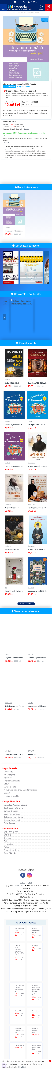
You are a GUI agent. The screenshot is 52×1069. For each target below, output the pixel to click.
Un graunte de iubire (12, 508)
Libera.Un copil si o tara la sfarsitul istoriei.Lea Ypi (14, 591)
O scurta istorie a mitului (37, 1012)
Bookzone (31, 463)
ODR (30, 882)
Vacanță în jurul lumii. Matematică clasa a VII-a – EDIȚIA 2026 (14, 424)
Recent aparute (27, 343)
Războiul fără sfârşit (12, 383)
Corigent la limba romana (14, 658)
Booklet (7, 227)
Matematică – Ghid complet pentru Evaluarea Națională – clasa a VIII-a (37, 706)
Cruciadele (18, 1011)
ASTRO (30, 654)
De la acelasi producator (27, 294)
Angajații (35, 945)
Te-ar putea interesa (26, 922)
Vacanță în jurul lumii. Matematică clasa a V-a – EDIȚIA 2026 (14, 466)
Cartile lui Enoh (19, 1045)
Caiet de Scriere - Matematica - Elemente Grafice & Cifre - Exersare (19, 950)
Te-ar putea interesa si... (27, 611)
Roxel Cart (8, 703)
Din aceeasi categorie (28, 246)
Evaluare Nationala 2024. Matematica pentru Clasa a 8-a (14, 754)
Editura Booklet (9, 86)
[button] (4, 268)
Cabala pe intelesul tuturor (35, 1030)
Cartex (7, 654)
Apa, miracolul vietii (19, 929)
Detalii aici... (6, 142)
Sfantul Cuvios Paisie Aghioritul (37, 549)
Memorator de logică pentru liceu (36, 1047)
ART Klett (8, 751)
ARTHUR (31, 588)
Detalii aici (22, 1067)
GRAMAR (31, 751)
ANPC (22, 882)
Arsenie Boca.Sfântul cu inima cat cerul (37, 466)
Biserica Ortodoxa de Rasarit (36, 930)
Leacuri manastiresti (12, 549)
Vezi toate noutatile (25, 603)
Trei (6, 588)
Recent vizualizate (27, 187)
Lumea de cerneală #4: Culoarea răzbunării (37, 591)
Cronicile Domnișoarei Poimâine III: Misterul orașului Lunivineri (36, 990)
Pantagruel (32, 754)
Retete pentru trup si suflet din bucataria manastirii (37, 508)
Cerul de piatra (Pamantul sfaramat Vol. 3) (19, 988)
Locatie (26, 129)
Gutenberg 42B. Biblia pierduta (37, 383)
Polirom (7, 379)
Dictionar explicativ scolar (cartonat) (37, 658)
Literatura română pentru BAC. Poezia (14, 231)
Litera (30, 379)
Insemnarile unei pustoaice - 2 (19, 1030)
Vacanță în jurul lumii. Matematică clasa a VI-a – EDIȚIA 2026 (37, 424)
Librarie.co (17, 885)
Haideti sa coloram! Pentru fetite (14, 706)
